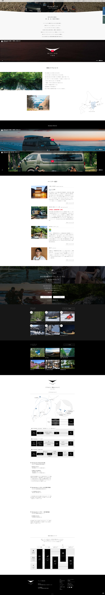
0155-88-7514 (47, 297)
